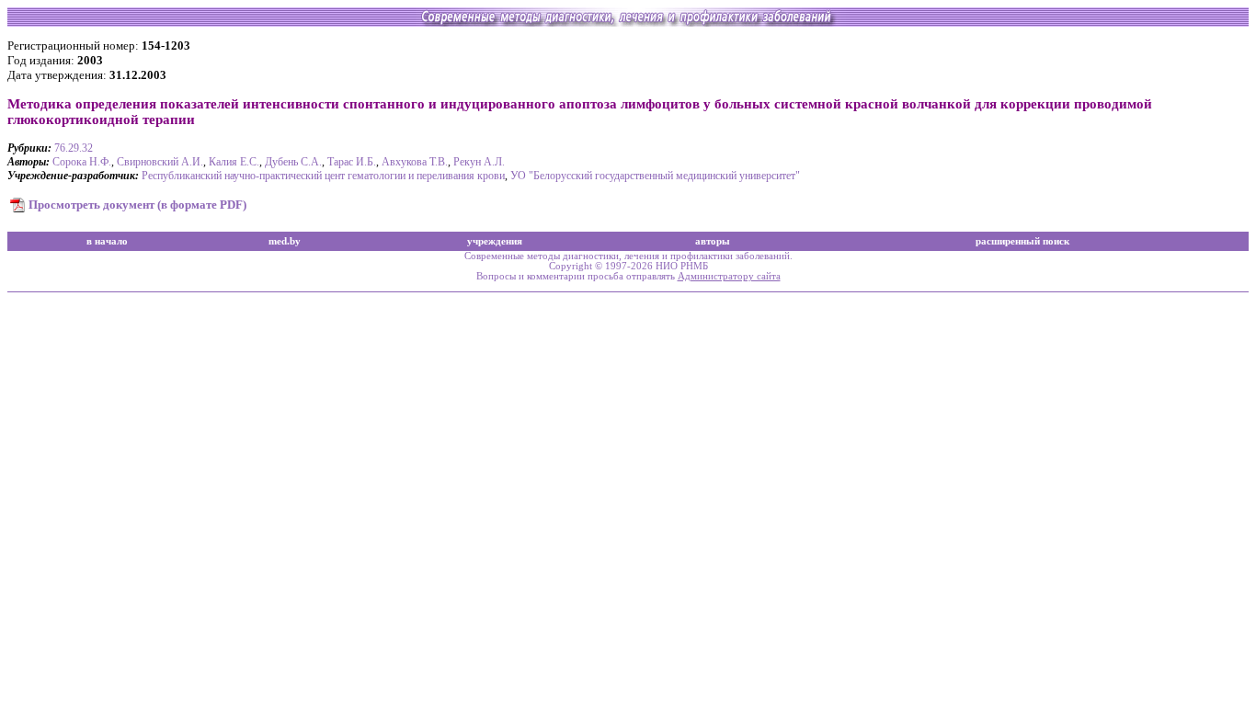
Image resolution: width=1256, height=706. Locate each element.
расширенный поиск (1022, 241)
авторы (712, 241)
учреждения (494, 241)
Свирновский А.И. (160, 161)
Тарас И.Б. (351, 161)
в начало (107, 241)
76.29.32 (73, 148)
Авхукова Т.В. (415, 161)
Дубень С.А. (293, 161)
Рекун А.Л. (479, 161)
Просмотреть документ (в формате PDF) (137, 204)
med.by (284, 241)
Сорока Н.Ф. (81, 161)
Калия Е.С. (234, 161)
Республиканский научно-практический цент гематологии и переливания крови (323, 175)
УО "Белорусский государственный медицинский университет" (655, 175)
